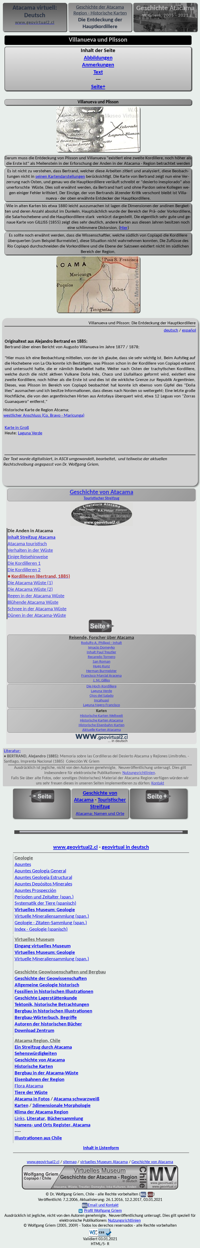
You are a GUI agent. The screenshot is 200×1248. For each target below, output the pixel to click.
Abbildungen (98, 58)
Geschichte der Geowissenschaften (51, 978)
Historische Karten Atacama (101, 721)
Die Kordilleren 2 (24, 570)
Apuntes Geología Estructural (43, 877)
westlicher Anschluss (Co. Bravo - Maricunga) (43, 415)
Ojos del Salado (102, 696)
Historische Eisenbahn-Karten (101, 725)
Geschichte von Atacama (101, 492)
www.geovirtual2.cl (75, 847)
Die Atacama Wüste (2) (30, 589)
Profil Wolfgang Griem (103, 1211)
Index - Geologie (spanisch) (41, 929)
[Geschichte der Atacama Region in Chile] (100, 1189)
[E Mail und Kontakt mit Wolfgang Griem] (85, 1205)
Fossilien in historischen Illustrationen (54, 991)
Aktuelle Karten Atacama (101, 730)
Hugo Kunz (101, 666)
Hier (124, 228)
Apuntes (23, 864)
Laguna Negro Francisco (101, 705)
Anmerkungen (98, 65)
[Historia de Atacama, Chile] (101, 525)
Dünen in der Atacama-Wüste (37, 615)
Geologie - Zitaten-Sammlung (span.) (51, 923)
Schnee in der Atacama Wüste (37, 609)
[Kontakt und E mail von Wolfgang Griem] (143, 1195)
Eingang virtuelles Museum (43, 946)
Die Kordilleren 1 (24, 563)
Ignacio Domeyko (101, 648)
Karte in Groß (17, 428)
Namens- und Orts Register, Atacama (52, 1125)
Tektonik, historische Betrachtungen (52, 1004)
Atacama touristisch (27, 544)
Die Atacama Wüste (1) (30, 583)
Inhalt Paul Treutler (101, 652)
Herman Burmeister (101, 671)
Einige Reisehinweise (28, 557)
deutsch (171, 330)
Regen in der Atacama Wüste (36, 596)
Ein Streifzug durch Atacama (43, 1047)
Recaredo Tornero (101, 657)
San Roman (101, 662)
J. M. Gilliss (101, 680)
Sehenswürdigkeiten (36, 1053)
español (189, 330)
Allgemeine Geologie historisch (47, 985)
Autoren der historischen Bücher (48, 1024)
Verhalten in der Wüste (30, 550)
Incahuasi (101, 700)
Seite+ (98, 87)
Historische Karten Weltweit (101, 716)
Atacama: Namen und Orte (100, 814)
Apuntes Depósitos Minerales (43, 884)
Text (98, 72)
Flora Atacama (29, 1086)
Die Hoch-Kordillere (101, 686)
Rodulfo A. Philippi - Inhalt (101, 643)
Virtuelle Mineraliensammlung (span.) (52, 916)
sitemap (70, 1162)
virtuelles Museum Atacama (104, 1162)
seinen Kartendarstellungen (60, 176)
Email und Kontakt (103, 1205)
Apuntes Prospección (35, 890)
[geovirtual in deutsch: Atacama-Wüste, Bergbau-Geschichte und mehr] (102, 741)
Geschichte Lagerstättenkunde (46, 998)
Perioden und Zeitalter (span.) (44, 897)
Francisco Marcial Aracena (101, 676)
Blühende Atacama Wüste (33, 602)
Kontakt (157, 783)
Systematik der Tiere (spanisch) (45, 903)
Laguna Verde (30, 433)
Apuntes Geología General (40, 871)
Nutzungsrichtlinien (138, 773)
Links (19, 1118)
